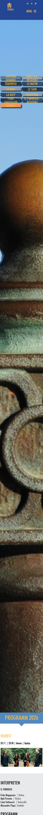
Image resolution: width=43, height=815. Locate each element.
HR (27, 4)
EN (31, 4)
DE (35, 4)
